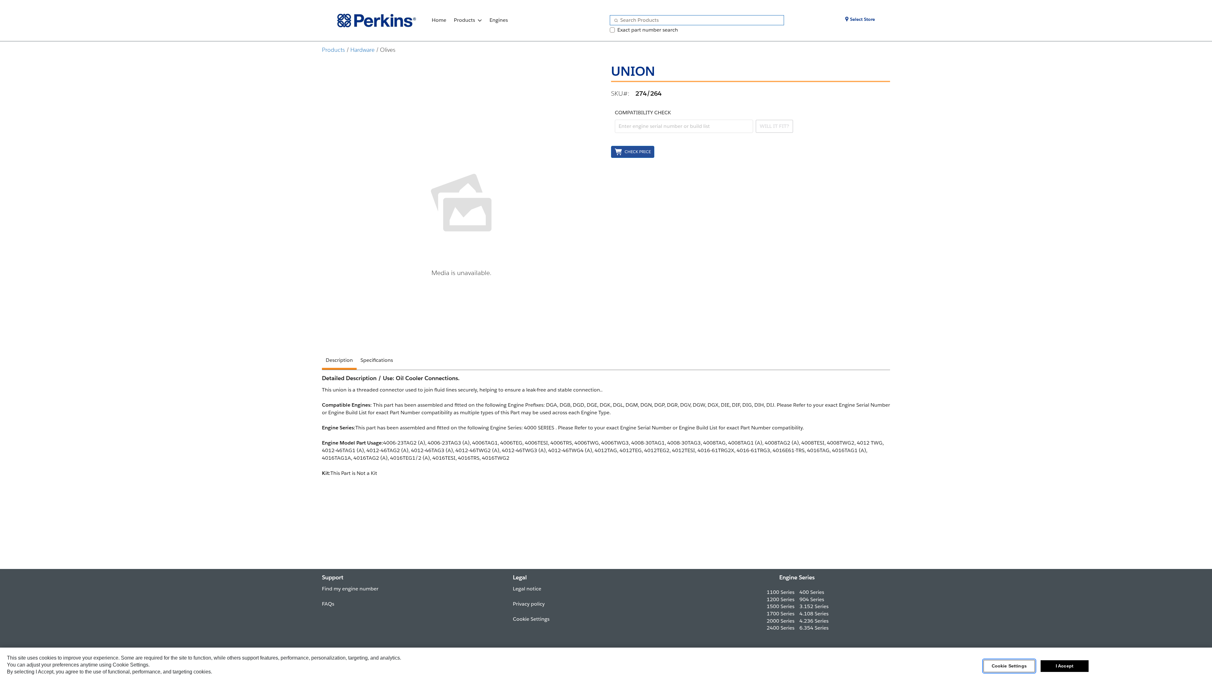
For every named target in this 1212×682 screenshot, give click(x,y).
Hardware (362, 49)
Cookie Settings (1009, 665)
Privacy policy (529, 604)
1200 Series (780, 599)
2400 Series (780, 628)
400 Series (811, 592)
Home (439, 20)
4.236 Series (814, 621)
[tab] (339, 361)
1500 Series (780, 606)
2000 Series (780, 621)
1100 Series (780, 592)
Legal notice (527, 588)
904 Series (811, 599)
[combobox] (694, 20)
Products (464, 20)
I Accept (1064, 665)
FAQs (328, 604)
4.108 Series (814, 613)
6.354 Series (814, 628)
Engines (499, 20)
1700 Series (780, 613)
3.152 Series (814, 606)
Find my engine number (350, 588)
